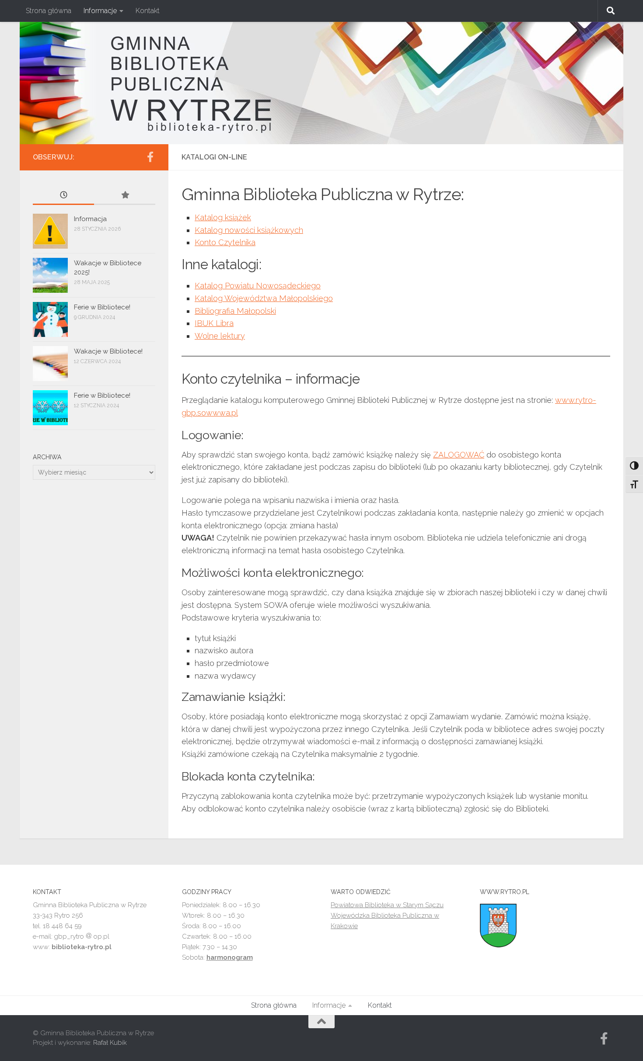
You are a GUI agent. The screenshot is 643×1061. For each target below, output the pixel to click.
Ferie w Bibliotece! (102, 307)
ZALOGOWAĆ (458, 454)
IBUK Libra (214, 323)
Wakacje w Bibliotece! (108, 351)
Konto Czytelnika (225, 242)
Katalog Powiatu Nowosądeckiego (258, 285)
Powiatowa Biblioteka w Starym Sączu (387, 905)
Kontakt (148, 11)
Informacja (90, 219)
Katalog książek (223, 217)
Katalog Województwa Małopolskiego (264, 298)
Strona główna (48, 11)
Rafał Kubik (110, 1043)
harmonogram (229, 957)
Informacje (100, 11)
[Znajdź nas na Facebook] (150, 157)
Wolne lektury (220, 335)
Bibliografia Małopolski (235, 311)
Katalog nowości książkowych (249, 230)
